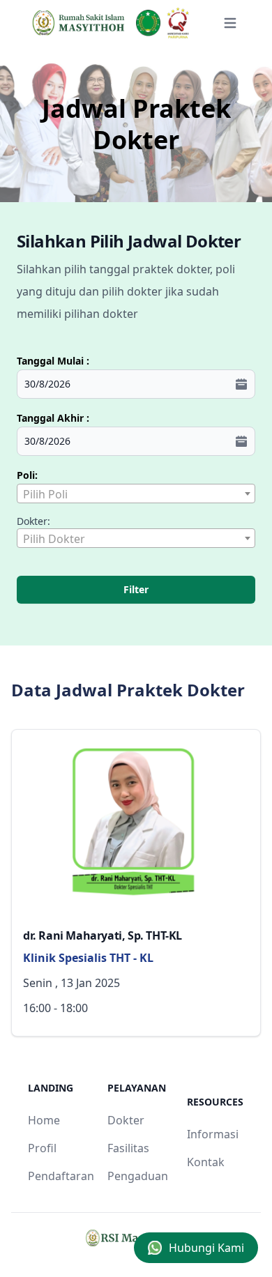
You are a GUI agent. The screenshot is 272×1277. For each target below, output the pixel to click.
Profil (42, 1148)
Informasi (213, 1134)
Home (44, 1120)
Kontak (206, 1162)
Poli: (27, 475)
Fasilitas (128, 1148)
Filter (136, 589)
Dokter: (33, 521)
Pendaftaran (61, 1176)
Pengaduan (137, 1176)
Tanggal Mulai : (53, 360)
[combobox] (136, 493)
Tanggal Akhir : (53, 418)
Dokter (125, 1120)
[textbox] (136, 494)
